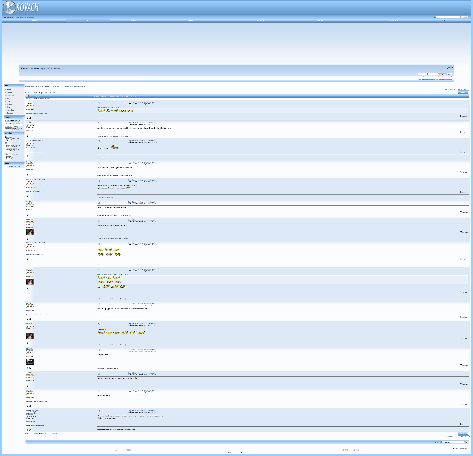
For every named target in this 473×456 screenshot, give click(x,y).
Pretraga (191, 21)
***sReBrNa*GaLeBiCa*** (35, 140)
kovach (244, 452)
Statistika (8, 133)
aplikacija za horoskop (24, 17)
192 (43, 93)
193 (46, 93)
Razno (41, 86)
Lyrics (8, 101)
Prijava (320, 21)
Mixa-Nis (29, 349)
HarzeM (467, 448)
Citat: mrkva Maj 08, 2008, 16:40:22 (108, 107)
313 (50, 93)
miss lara (29, 219)
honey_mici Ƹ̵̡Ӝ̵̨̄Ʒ (32, 410)
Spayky (29, 122)
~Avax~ (29, 373)
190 (37, 93)
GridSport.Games (14, 167)
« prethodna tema (451, 89)
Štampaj (462, 92)
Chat (8, 107)
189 (35, 93)
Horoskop (10, 110)
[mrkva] (30, 118)
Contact (9, 113)
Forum (88, 21)
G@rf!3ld (59, 86)
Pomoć (133, 21)
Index (8, 89)
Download (10, 95)
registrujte (57, 69)
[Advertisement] (236, 46)
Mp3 (8, 98)
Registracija (393, 21)
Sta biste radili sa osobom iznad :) (75, 86)
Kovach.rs (28, 86)
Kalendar (260, 21)
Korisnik (8, 118)
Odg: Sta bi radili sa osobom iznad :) (142, 102)
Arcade (9, 104)
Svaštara (47, 86)
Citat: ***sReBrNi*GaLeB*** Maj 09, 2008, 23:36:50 (112, 274)
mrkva (28, 102)
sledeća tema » (463, 89)
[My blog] (30, 430)
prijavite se (46, 69)
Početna (35, 21)
